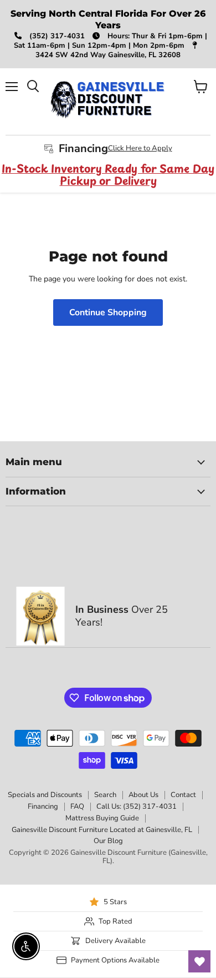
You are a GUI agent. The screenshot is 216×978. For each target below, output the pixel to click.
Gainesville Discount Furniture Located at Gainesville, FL (102, 830)
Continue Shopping (108, 312)
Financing (43, 806)
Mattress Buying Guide (102, 818)
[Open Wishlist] (199, 961)
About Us (143, 795)
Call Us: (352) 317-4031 (136, 806)
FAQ (77, 806)
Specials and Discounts (45, 795)
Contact (183, 795)
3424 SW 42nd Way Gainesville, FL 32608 (108, 55)
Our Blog (108, 841)
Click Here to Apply (140, 148)
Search (105, 795)
